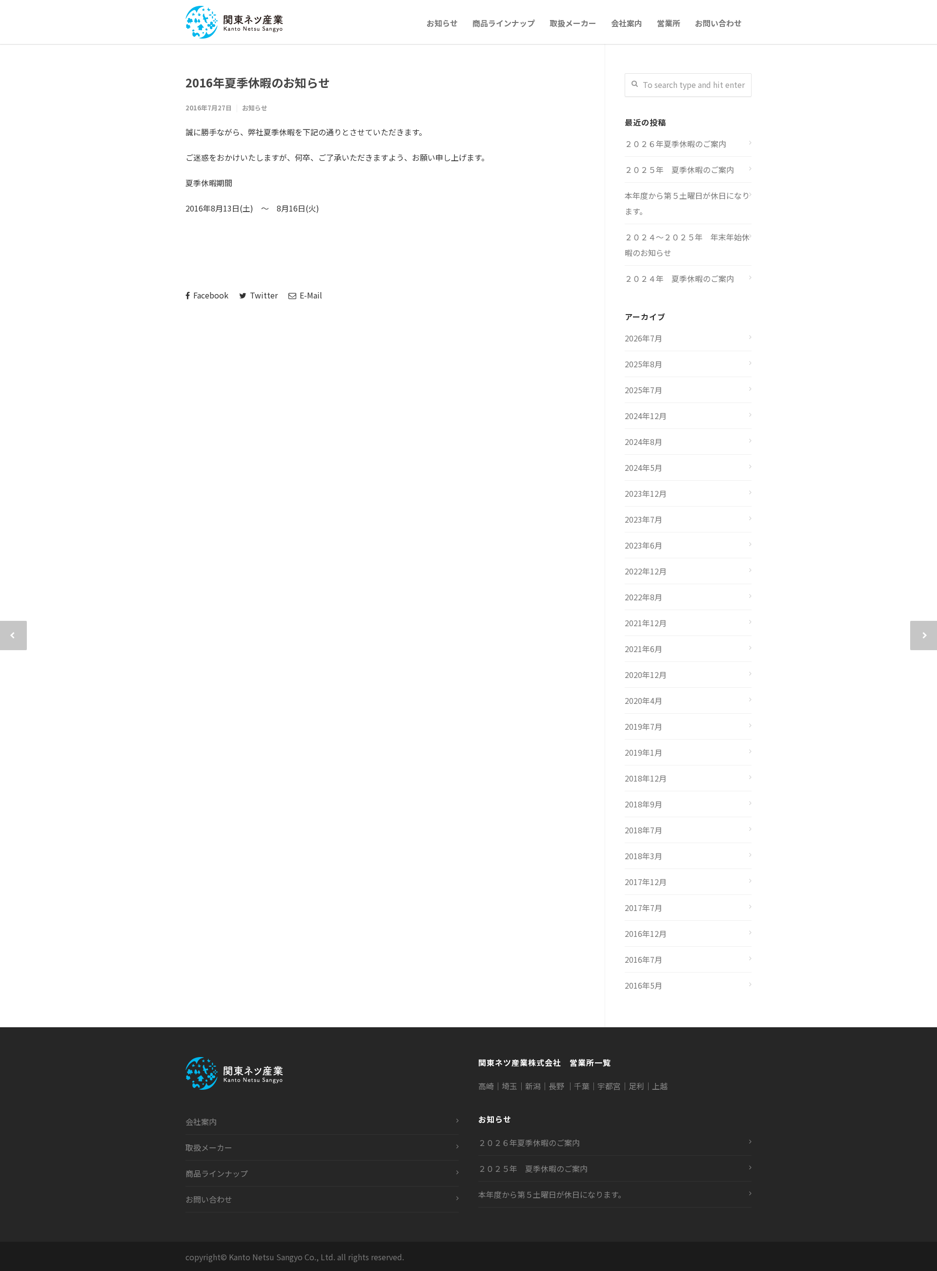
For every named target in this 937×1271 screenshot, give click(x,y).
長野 (557, 1086)
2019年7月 (643, 726)
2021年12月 (646, 623)
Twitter (263, 295)
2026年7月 (643, 338)
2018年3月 (643, 856)
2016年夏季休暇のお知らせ (257, 82)
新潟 (533, 1086)
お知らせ (442, 23)
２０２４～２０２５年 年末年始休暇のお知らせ (687, 244)
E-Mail (310, 295)
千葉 (582, 1086)
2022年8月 (643, 597)
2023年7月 (643, 519)
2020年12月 (646, 674)
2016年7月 (643, 959)
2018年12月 (646, 778)
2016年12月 (646, 933)
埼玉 (509, 1086)
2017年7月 (643, 907)
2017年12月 (646, 882)
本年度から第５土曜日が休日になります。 (687, 203)
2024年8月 (643, 441)
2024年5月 (643, 467)
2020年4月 (643, 700)
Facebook (209, 295)
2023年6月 (643, 545)
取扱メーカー (573, 23)
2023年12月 (646, 493)
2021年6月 (643, 649)
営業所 (668, 23)
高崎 (486, 1086)
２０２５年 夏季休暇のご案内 (679, 169)
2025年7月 (643, 390)
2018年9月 (643, 804)
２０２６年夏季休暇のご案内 (675, 143)
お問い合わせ (718, 23)
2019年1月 (643, 752)
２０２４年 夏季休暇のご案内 (679, 278)
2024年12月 (646, 416)
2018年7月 (643, 830)
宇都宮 (609, 1086)
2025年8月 (643, 364)
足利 (636, 1086)
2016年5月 (643, 985)
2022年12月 (646, 571)
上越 (660, 1086)
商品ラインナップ (503, 23)
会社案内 (626, 23)
